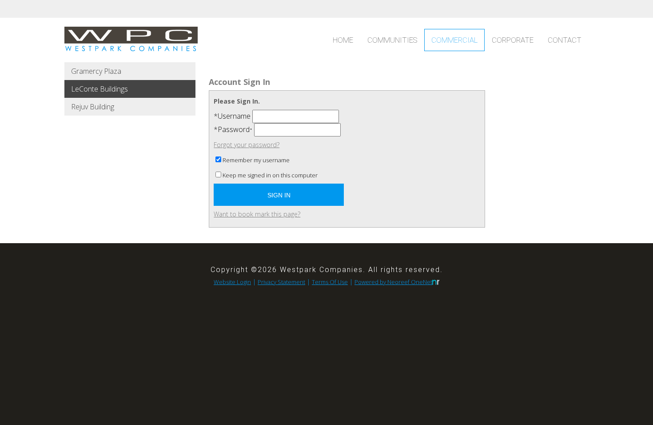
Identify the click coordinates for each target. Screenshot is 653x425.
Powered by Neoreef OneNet (393, 282)
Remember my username (256, 160)
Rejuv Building (92, 107)
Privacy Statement (281, 282)
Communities (392, 40)
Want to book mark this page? (257, 214)
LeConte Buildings (99, 89)
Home (343, 40)
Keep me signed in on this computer (270, 175)
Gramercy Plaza (96, 71)
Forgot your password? (246, 144)
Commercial (454, 40)
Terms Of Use (330, 282)
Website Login (232, 282)
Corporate (513, 40)
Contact (564, 40)
